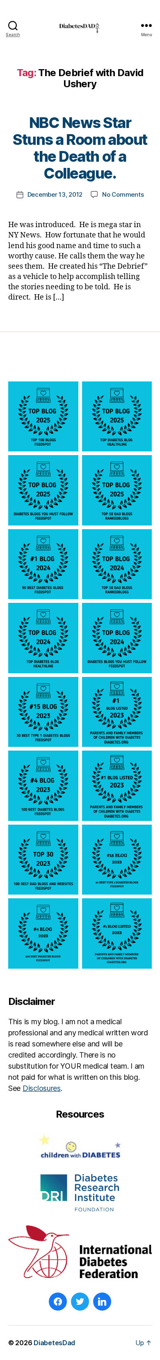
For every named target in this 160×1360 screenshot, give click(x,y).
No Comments (123, 194)
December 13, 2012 (55, 194)
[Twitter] (80, 1301)
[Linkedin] (102, 1301)
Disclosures (42, 1088)
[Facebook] (58, 1301)
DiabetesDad (54, 1343)
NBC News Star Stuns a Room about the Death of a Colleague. (80, 148)
